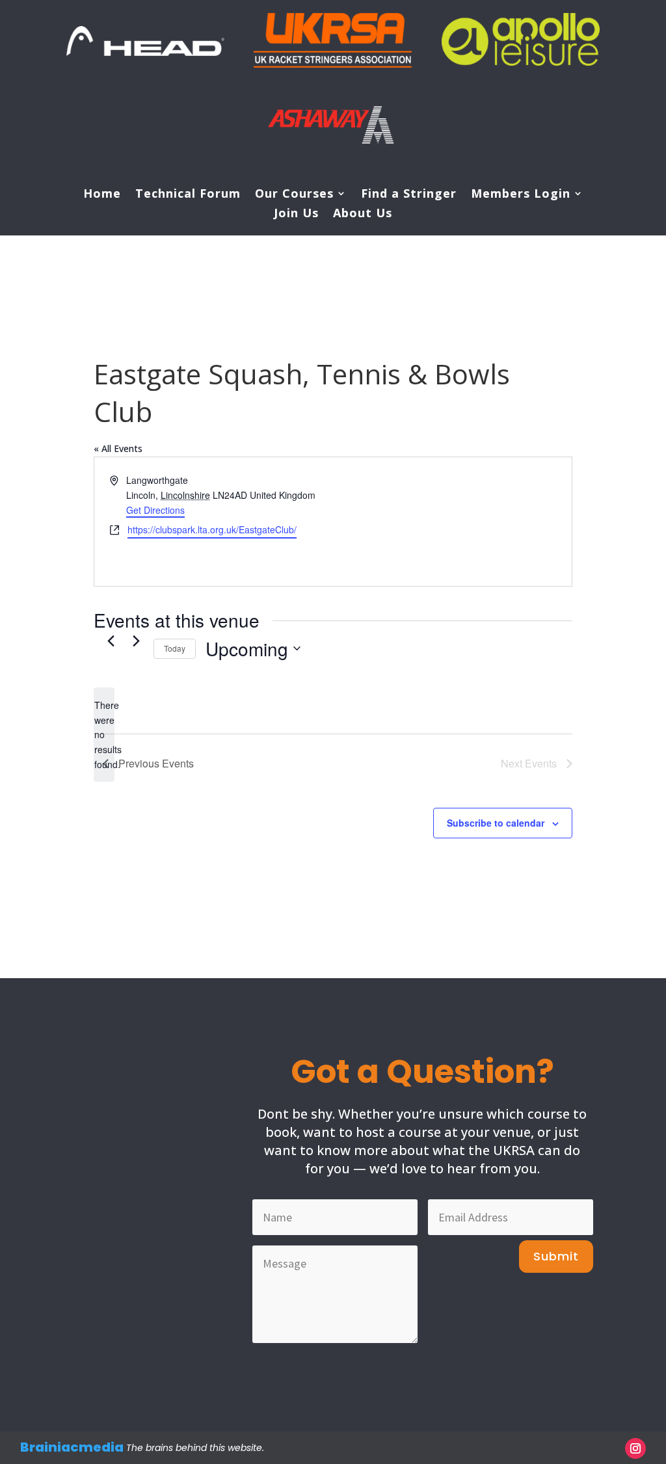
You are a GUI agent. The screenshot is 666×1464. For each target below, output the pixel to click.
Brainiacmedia (72, 1447)
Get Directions (155, 509)
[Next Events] (136, 641)
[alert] (104, 734)
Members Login (520, 195)
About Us (362, 214)
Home (102, 195)
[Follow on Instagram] (635, 1448)
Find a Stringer (409, 195)
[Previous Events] (110, 641)
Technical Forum (188, 195)
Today (174, 648)
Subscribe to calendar (495, 822)
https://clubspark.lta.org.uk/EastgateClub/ (212, 529)
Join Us (296, 214)
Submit (556, 1256)
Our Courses (294, 195)
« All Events (118, 448)
